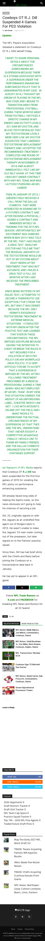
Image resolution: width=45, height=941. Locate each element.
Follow (38, 782)
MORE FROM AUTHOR (30, 624)
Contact (20, 929)
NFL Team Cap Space (15, 813)
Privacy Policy (29, 929)
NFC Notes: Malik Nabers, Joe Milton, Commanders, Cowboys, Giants (27, 633)
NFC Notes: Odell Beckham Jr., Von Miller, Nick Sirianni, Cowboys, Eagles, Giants (28, 644)
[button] (4, 3)
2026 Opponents (13, 802)
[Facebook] (15, 916)
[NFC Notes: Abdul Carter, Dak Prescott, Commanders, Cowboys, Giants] (8, 679)
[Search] (41, 3)
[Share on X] (22, 587)
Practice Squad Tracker (16, 816)
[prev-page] (3, 699)
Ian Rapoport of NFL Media (17, 467)
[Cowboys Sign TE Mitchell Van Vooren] (8, 667)
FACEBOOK (27, 599)
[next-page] (7, 699)
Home (4, 9)
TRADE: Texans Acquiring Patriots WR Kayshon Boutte (28, 853)
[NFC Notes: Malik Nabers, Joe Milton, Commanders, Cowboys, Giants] (8, 633)
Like (39, 777)
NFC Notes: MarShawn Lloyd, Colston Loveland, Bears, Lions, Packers (27, 889)
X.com (11, 599)
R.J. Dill (27, 471)
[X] (29, 916)
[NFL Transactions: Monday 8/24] (8, 656)
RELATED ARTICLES (11, 624)
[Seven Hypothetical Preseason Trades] (8, 690)
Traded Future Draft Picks (18, 823)
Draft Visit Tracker (14, 809)
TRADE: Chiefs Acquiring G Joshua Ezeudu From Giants (27, 875)
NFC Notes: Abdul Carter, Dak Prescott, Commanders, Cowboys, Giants (29, 679)
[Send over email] (36, 587)
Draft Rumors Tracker (16, 805)
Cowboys (12, 9)
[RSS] (22, 916)
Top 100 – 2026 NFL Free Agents (21, 820)
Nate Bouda (8, 30)
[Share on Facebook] (8, 587)
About (13, 929)
